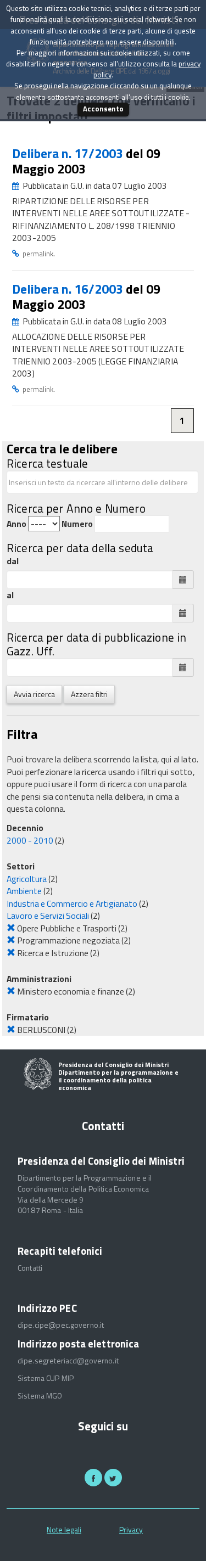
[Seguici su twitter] (113, 1477)
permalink (38, 253)
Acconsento (103, 108)
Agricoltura (27, 878)
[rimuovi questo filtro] (11, 928)
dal (13, 561)
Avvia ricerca (34, 694)
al (10, 595)
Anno (16, 524)
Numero (77, 524)
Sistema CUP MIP (46, 1378)
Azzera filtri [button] (89, 694)
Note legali (64, 1529)
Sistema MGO (40, 1395)
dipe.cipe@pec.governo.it (61, 1324)
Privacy (131, 1529)
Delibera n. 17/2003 (69, 153)
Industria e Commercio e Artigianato (72, 903)
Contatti (30, 1267)
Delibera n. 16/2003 (69, 289)
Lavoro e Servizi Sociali (48, 915)
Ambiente (24, 890)
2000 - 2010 (30, 840)
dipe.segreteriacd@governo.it (68, 1360)
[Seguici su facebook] (93, 1477)
